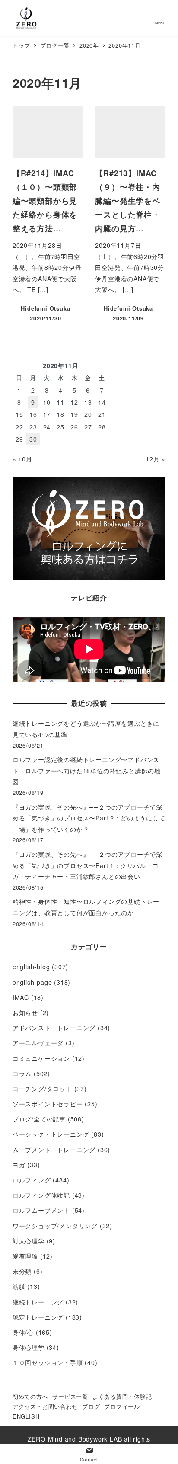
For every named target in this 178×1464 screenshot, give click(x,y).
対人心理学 (28, 1241)
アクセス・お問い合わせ (45, 1406)
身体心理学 (28, 1347)
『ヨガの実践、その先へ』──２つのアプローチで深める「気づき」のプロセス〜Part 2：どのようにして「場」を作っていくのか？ (89, 818)
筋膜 (19, 1286)
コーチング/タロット (42, 1088)
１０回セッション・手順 (48, 1362)
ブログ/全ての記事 (39, 1119)
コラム (22, 1073)
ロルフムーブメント (41, 1210)
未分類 (22, 1271)
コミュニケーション (41, 1058)
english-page (32, 982)
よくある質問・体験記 (122, 1396)
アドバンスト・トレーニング (54, 1027)
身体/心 (23, 1332)
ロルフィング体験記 (41, 1195)
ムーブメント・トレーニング (54, 1149)
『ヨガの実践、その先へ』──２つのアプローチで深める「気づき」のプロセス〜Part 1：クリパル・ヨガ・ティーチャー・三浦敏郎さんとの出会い (87, 865)
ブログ (91, 1406)
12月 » (155, 459)
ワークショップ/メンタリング (55, 1225)
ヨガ (19, 1164)
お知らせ (25, 1012)
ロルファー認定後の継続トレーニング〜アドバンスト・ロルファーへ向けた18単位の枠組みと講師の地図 (87, 770)
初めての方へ (30, 1396)
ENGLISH (26, 1416)
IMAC (21, 997)
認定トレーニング (38, 1317)
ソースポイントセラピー (48, 1103)
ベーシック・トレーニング (51, 1134)
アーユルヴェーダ (38, 1042)
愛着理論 (25, 1256)
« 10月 (22, 459)
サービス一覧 (70, 1396)
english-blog (31, 966)
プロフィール (122, 1406)
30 (33, 439)
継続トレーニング (38, 1301)
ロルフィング (32, 1180)
